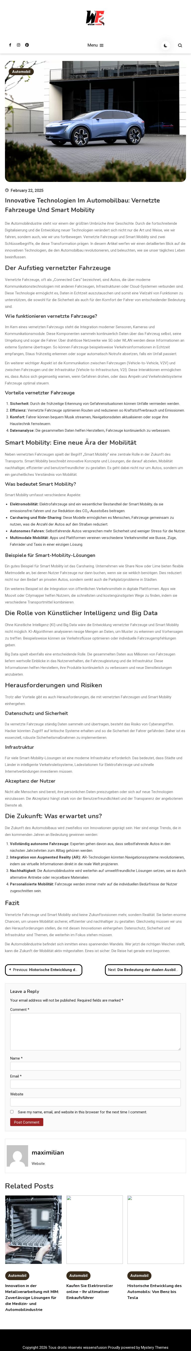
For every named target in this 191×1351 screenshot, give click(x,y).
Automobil (21, 71)
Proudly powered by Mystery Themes (138, 1347)
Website (16, 1094)
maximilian (48, 1152)
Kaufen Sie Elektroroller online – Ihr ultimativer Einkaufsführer (89, 1291)
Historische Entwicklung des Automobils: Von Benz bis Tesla (154, 1291)
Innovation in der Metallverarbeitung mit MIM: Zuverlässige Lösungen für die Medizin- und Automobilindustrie (32, 1297)
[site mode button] (165, 45)
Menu (93, 45)
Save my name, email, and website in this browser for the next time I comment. (82, 1112)
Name (16, 1058)
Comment (19, 1009)
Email (16, 1076)
